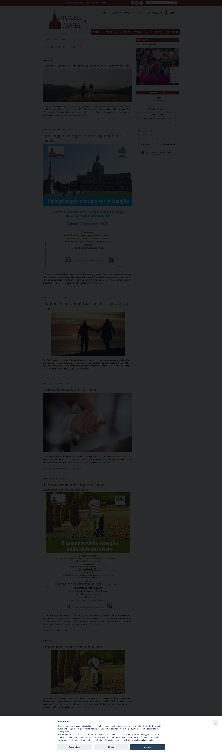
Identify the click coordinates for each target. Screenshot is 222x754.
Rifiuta (111, 747)
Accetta (147, 747)
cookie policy (140, 740)
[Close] (215, 723)
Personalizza (74, 747)
